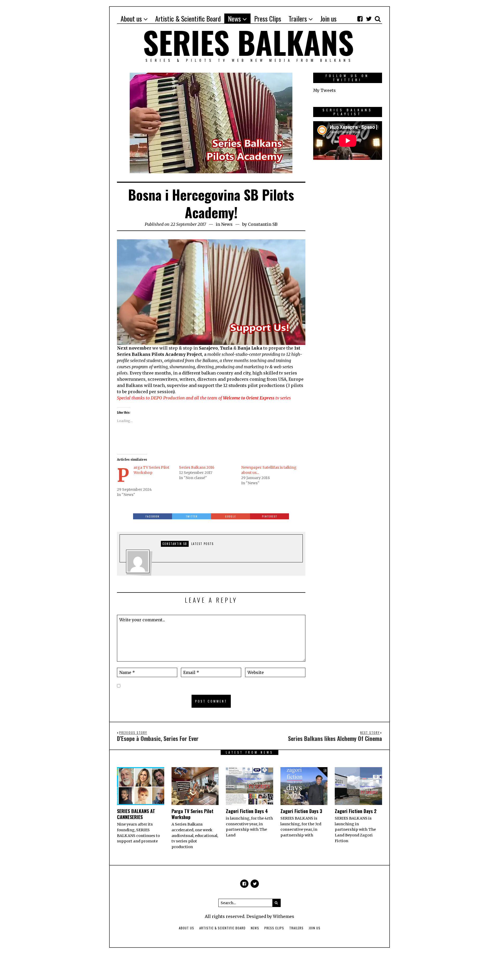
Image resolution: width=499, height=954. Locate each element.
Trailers (296, 928)
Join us (314, 928)
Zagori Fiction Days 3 (301, 811)
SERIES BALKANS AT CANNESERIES (136, 814)
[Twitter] (368, 18)
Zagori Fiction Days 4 (247, 811)
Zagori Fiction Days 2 (356, 811)
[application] (211, 292)
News (227, 224)
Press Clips (274, 928)
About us (186, 928)
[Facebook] (360, 18)
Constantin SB (263, 224)
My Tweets (324, 90)
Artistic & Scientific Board (222, 928)
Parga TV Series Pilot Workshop (192, 814)
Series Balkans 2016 (196, 467)
